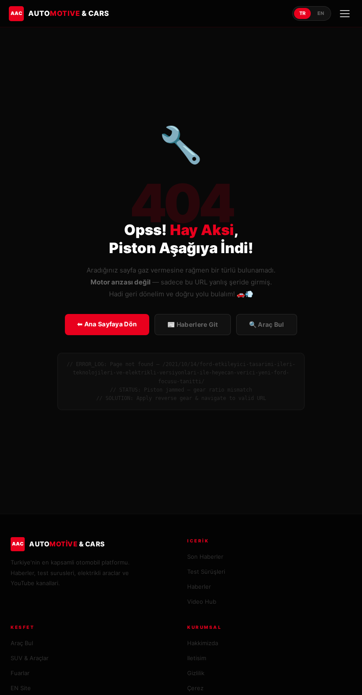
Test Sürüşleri (206, 571)
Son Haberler (205, 556)
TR (302, 13)
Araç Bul (22, 642)
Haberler (199, 586)
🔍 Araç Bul (266, 324)
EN (320, 13)
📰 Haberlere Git (192, 324)
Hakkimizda (202, 642)
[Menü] (344, 14)
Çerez (195, 687)
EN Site (21, 687)
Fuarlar (20, 672)
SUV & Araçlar (30, 657)
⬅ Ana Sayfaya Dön (107, 324)
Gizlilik (195, 672)
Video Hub (201, 601)
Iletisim (196, 657)
